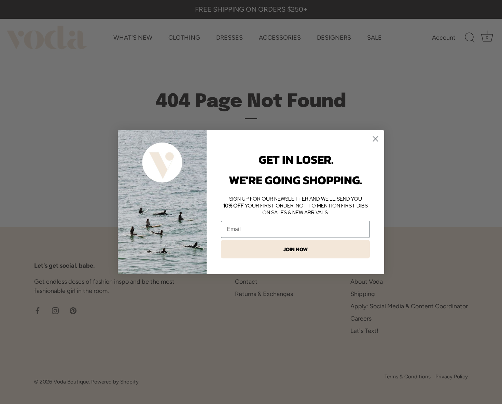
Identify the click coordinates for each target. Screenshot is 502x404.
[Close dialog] (375, 139)
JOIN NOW (295, 249)
